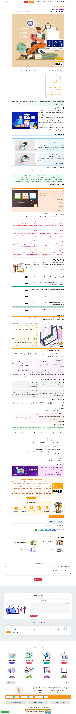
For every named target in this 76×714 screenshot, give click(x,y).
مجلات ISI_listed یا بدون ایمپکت (54, 82)
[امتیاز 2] (51, 525)
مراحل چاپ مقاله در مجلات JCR (55, 91)
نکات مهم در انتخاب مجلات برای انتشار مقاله (53, 94)
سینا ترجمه (49, 481)
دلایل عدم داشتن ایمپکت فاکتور (55, 84)
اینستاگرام (40, 697)
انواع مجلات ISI (58, 79)
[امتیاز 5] (46, 525)
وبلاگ (63, 6)
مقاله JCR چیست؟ (58, 77)
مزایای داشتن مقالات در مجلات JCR (55, 87)
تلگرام (26, 697)
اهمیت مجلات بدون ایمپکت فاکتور (54, 86)
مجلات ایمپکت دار (59, 521)
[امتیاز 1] (52, 525)
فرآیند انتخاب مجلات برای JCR (56, 92)
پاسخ (9, 632)
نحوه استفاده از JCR (57, 97)
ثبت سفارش (64, 662)
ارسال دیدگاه (33, 615)
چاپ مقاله (56, 6)
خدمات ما (60, 6)
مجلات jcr (51, 521)
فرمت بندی (34, 342)
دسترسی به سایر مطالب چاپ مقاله (57, 516)
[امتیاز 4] (48, 525)
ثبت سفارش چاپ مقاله (31, 498)
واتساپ (11, 697)
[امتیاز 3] (49, 525)
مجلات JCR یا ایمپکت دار (55, 81)
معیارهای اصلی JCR (57, 89)
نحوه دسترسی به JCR (57, 96)
